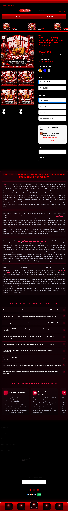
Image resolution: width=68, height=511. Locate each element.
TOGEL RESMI (44, 88)
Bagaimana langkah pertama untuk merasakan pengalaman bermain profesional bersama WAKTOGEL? (30, 372)
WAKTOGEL (7, 184)
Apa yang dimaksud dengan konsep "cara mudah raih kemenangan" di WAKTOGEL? (28, 344)
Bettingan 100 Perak (47, 118)
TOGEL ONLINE (45, 82)
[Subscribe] (44, 482)
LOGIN (17, 16)
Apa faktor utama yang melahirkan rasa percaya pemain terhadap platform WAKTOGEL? (30, 310)
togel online (60, 215)
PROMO (8, 508)
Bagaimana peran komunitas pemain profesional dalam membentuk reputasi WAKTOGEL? (31, 323)
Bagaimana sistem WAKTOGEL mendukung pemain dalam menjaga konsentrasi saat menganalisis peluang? (29, 337)
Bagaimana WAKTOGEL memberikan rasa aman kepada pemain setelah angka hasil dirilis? (30, 316)
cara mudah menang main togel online (32, 240)
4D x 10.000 (44, 100)
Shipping (49, 54)
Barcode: (51, 48)
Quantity (41, 147)
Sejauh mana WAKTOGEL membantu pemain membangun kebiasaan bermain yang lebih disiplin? (30, 358)
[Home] (25, 10)
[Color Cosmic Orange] (40, 70)
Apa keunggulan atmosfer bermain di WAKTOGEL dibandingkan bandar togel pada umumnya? (32, 365)
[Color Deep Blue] (44, 70)
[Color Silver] (49, 70)
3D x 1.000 (43, 106)
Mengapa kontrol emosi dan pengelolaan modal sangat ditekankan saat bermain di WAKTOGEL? (28, 351)
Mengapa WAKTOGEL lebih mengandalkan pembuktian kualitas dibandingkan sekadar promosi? (29, 329)
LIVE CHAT (59, 508)
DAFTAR (50, 16)
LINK (46, 508)
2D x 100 (43, 112)
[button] (3, 11)
